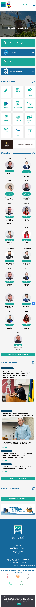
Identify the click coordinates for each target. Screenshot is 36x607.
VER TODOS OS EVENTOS (17, 499)
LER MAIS (5, 407)
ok (19, 604)
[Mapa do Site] (29, 5)
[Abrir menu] (33, 4)
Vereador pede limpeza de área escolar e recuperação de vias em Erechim (17, 467)
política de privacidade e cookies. (20, 601)
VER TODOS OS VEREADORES (17, 354)
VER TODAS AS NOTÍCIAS (16, 478)
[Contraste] (26, 5)
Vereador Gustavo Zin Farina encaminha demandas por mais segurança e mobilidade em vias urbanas (17, 455)
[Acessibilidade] (24, 5)
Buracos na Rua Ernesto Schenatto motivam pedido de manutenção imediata (17, 414)
